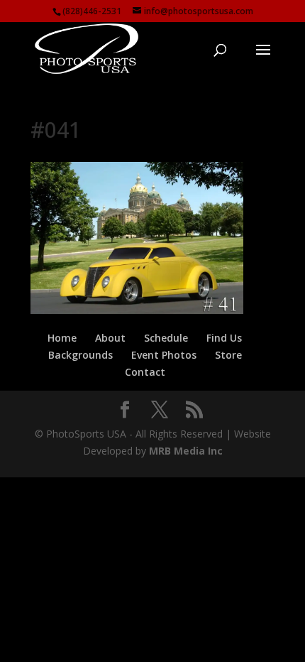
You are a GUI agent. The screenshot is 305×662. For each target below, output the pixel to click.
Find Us (224, 337)
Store (228, 355)
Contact (145, 372)
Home (62, 337)
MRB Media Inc (186, 450)
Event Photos (163, 355)
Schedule (166, 337)
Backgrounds (80, 355)
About (110, 337)
